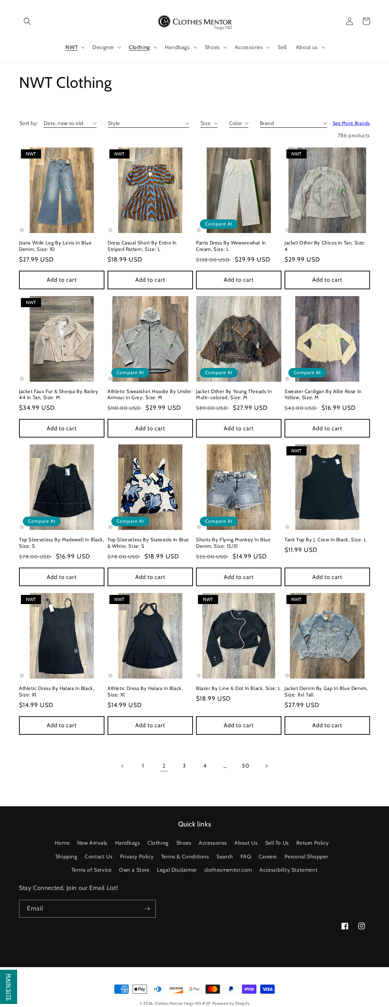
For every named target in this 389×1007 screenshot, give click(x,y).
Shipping (66, 856)
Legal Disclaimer (177, 869)
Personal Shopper (306, 856)
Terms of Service (91, 869)
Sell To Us (277, 842)
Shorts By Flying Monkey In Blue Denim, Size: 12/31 (233, 542)
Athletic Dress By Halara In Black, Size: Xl (56, 691)
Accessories (213, 842)
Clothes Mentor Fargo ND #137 (183, 1003)
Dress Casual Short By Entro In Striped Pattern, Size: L (142, 245)
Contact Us (98, 856)
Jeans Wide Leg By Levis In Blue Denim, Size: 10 (55, 245)
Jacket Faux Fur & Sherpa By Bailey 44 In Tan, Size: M (58, 394)
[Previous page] (122, 766)
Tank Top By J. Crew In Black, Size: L (326, 539)
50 (245, 765)
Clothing (158, 842)
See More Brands (351, 123)
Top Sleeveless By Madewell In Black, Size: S (61, 542)
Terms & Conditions (185, 856)
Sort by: (28, 123)
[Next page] (266, 766)
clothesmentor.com (228, 869)
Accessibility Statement (288, 869)
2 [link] (164, 765)
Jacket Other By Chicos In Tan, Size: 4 (325, 245)
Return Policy (312, 842)
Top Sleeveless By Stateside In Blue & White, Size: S (148, 542)
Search (225, 856)
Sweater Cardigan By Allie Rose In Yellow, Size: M (323, 394)
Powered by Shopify (231, 1003)
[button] (27, 21)
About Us (246, 842)
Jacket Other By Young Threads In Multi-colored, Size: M (234, 394)
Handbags (127, 842)
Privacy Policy (136, 856)
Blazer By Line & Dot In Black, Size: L (238, 688)
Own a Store (134, 869)
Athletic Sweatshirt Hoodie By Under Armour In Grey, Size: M (149, 394)
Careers (268, 856)
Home (62, 842)
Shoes (183, 842)
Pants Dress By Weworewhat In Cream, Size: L (231, 245)
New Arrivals (92, 842)
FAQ (245, 856)
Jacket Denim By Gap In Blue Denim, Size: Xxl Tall (326, 691)
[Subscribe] (147, 909)
